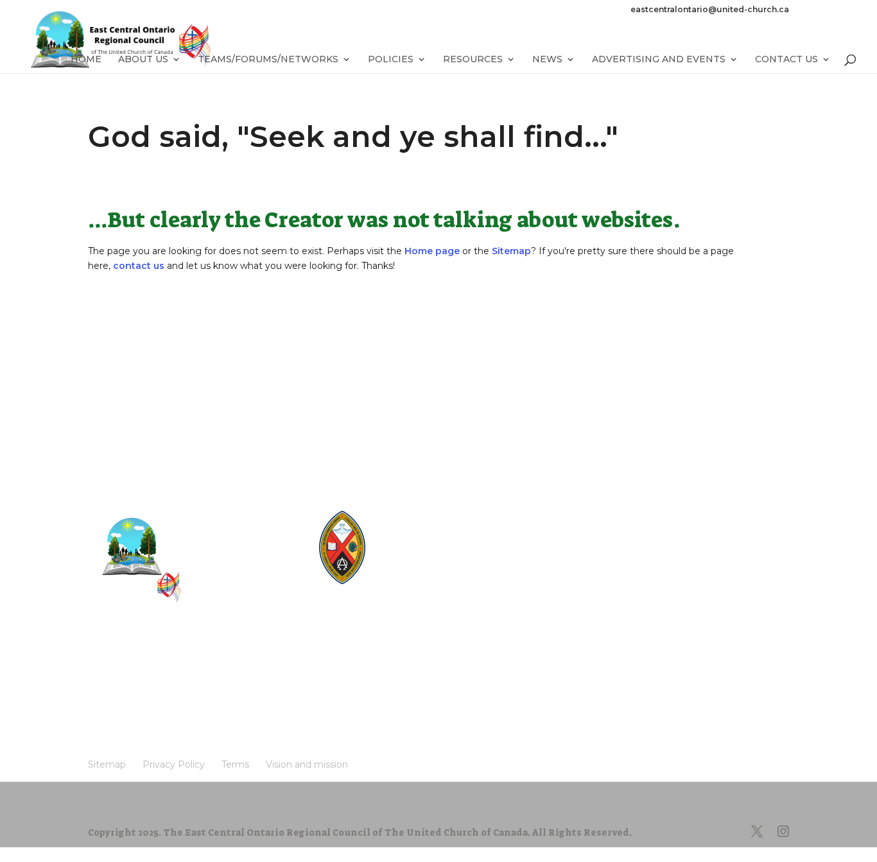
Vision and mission (138, 686)
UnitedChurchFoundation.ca (449, 550)
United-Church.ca (429, 515)
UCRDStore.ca (422, 584)
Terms (242, 666)
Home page (432, 251)
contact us (138, 266)
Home (86, 60)
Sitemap (511, 251)
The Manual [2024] (431, 526)
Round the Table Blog (437, 538)
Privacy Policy (179, 666)
